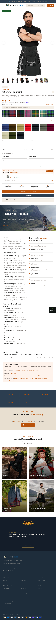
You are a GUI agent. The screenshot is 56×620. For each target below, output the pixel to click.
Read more (5, 225)
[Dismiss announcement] (54, 1)
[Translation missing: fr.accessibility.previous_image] (3, 42)
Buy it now (29, 195)
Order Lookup (23, 580)
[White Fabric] (5, 135)
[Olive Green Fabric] (12, 135)
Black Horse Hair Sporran (20, 370)
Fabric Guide (40, 588)
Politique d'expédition (42, 583)
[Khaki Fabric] (20, 127)
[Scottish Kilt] (14, 5)
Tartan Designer (24, 583)
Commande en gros (7, 588)
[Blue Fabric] (5, 127)
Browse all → (50, 104)
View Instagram (29, 425)
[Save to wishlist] (53, 92)
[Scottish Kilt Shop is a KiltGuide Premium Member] (28, 523)
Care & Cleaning (24, 591)
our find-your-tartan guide (19, 376)
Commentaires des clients (26, 577)
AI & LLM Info (6, 591)
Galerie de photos (24, 585)
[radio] (5, 113)
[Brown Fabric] (12, 127)
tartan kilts (13, 373)
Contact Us (40, 591)
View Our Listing (28, 545)
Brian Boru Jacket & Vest (9, 380)
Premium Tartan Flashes (34, 370)
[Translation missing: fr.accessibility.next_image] (52, 42)
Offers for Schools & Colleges (9, 577)
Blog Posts (5, 580)
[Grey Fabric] (43, 127)
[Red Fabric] (27, 127)
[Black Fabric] (20, 135)
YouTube (38, 376)
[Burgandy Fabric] (50, 127)
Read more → (31, 96)
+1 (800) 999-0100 (7, 603)
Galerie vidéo (23, 588)
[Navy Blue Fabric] (35, 127)
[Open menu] (3, 5)
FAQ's (4, 583)
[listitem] (3, 80)
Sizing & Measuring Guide (8, 585)
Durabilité (40, 585)
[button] (52, 310)
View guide (51, 120)
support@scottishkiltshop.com (9, 601)
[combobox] (28, 107)
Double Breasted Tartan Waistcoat (41, 378)
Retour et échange (41, 580)
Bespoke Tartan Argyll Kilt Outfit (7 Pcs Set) (23, 378)
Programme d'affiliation (25, 593)
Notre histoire (40, 577)
